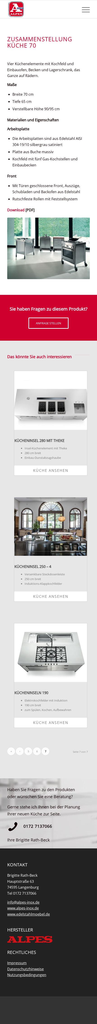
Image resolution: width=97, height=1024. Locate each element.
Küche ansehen (50, 470)
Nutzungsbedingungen (26, 974)
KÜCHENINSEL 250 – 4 (32, 566)
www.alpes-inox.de (23, 908)
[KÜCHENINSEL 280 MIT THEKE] (50, 400)
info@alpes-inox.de (23, 902)
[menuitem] (83, 9)
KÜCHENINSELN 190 (31, 692)
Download (16, 209)
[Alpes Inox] (40, 9)
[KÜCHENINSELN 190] (50, 652)
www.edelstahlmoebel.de (28, 914)
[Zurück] (17, 248)
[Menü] (83, 9)
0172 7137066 (37, 826)
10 (64, 274)
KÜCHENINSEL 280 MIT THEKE (39, 440)
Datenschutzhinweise (25, 969)
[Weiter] (79, 248)
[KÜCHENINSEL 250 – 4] (50, 526)
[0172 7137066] (12, 826)
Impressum (17, 962)
